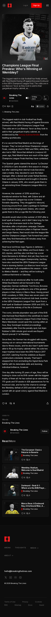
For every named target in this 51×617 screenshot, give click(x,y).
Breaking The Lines (15, 96)
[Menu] (47, 5)
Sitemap (18, 605)
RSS (6, 605)
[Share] (48, 106)
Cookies (38, 602)
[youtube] (15, 577)
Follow (44, 431)
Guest (41, 605)
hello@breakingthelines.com (18, 571)
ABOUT (7, 555)
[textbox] (25, 257)
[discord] (20, 577)
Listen (41, 106)
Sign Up (36, 5)
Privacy (25, 602)
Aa (32, 106)
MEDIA (33, 548)
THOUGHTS (20, 548)
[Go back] (4, 5)
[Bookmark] (12, 106)
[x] (5, 577)
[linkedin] (10, 577)
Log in (25, 5)
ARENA (7, 548)
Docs (30, 605)
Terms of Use (9, 602)
